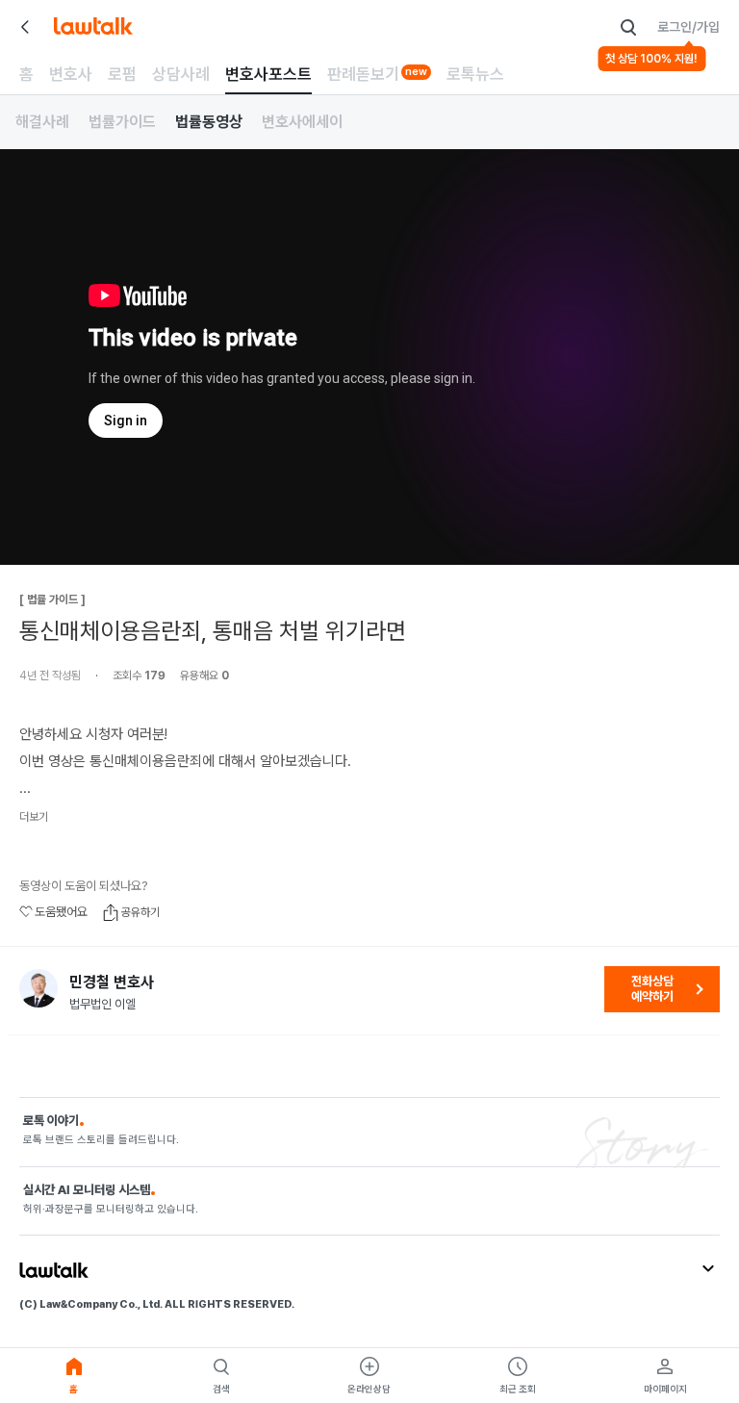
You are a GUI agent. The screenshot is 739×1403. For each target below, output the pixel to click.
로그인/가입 (688, 27)
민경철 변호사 (111, 982)
